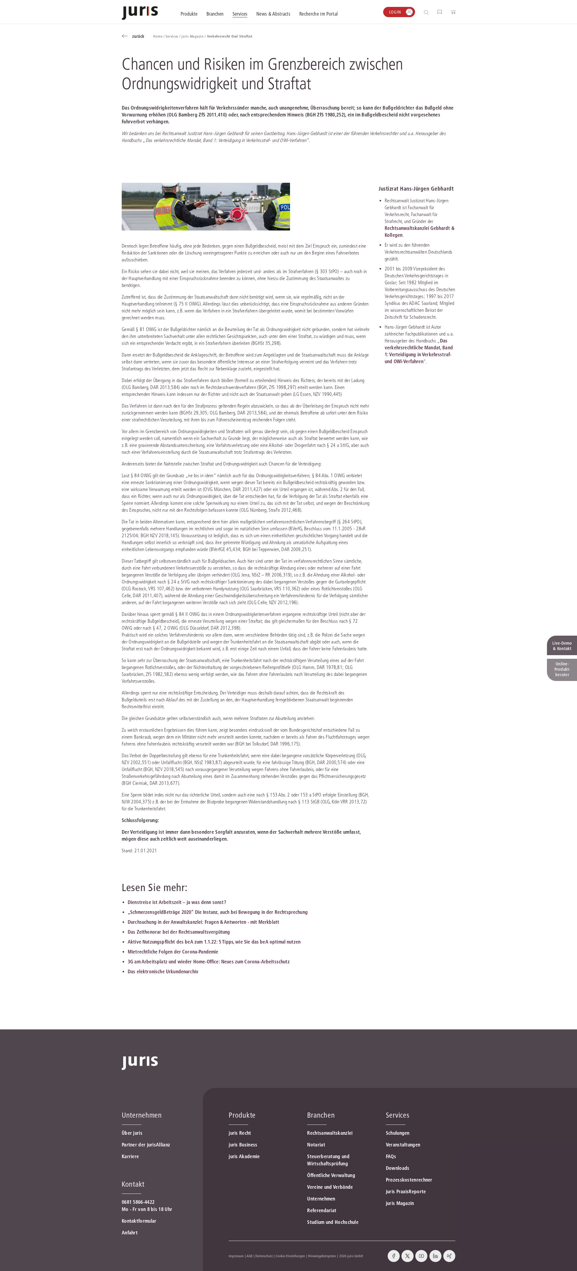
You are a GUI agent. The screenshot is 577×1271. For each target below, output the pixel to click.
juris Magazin (400, 1203)
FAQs (391, 1156)
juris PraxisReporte (406, 1191)
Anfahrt (130, 1233)
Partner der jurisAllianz (146, 1145)
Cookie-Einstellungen (290, 1256)
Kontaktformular (139, 1221)
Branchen (321, 1115)
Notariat (316, 1145)
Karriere (130, 1156)
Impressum (236, 1256)
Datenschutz (264, 1256)
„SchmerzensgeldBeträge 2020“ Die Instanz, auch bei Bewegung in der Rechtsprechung (218, 912)
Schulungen (398, 1133)
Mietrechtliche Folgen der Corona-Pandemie (173, 952)
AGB (249, 1256)
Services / (174, 36)
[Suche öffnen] (427, 12)
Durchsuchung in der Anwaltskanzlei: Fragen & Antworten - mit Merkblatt (203, 922)
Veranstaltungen (403, 1145)
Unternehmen (321, 1199)
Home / (159, 36)
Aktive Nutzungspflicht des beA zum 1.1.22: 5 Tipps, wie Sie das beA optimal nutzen (214, 942)
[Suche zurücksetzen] (421, 12)
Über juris (132, 1133)
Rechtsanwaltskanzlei (330, 1133)
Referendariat (321, 1210)
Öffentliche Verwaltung (331, 1175)
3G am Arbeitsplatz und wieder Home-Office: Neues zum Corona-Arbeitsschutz (209, 962)
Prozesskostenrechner (409, 1180)
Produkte (242, 1115)
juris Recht (240, 1133)
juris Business (243, 1145)
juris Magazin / (194, 36)
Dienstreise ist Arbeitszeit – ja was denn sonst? (177, 902)
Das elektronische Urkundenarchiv (163, 971)
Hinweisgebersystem (322, 1256)
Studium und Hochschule (333, 1222)
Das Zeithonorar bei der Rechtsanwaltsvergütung (179, 932)
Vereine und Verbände (330, 1187)
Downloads (398, 1168)
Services (398, 1115)
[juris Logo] (140, 13)
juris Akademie (244, 1156)
